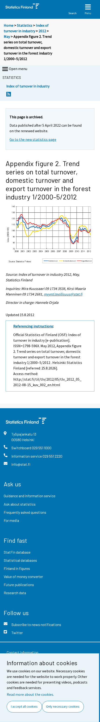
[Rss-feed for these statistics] (8, 95)
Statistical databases (20, 560)
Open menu (18, 68)
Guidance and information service (29, 496)
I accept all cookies (24, 706)
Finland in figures (17, 568)
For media (11, 520)
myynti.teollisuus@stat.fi (63, 294)
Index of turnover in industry (28, 86)
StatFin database (17, 552)
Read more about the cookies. (30, 694)
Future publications (19, 584)
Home (8, 25)
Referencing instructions (33, 326)
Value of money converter (23, 576)
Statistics (24, 25)
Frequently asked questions (25, 512)
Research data (15, 592)
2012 (42, 31)
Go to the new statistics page (33, 139)
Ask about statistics (20, 504)
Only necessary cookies (63, 706)
